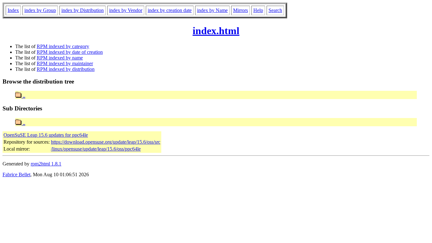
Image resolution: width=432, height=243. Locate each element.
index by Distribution (82, 10)
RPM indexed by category (63, 46)
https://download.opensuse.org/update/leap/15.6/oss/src (105, 142)
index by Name (212, 10)
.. (23, 96)
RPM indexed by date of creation (70, 52)
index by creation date (170, 10)
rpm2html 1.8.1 (46, 163)
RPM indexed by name (60, 57)
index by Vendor (125, 10)
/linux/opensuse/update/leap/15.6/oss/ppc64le (96, 149)
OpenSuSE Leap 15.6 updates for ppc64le (45, 135)
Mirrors (240, 10)
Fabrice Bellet (16, 174)
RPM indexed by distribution (66, 69)
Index (13, 10)
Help (258, 10)
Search (275, 10)
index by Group (40, 10)
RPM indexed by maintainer (65, 63)
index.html (216, 30)
